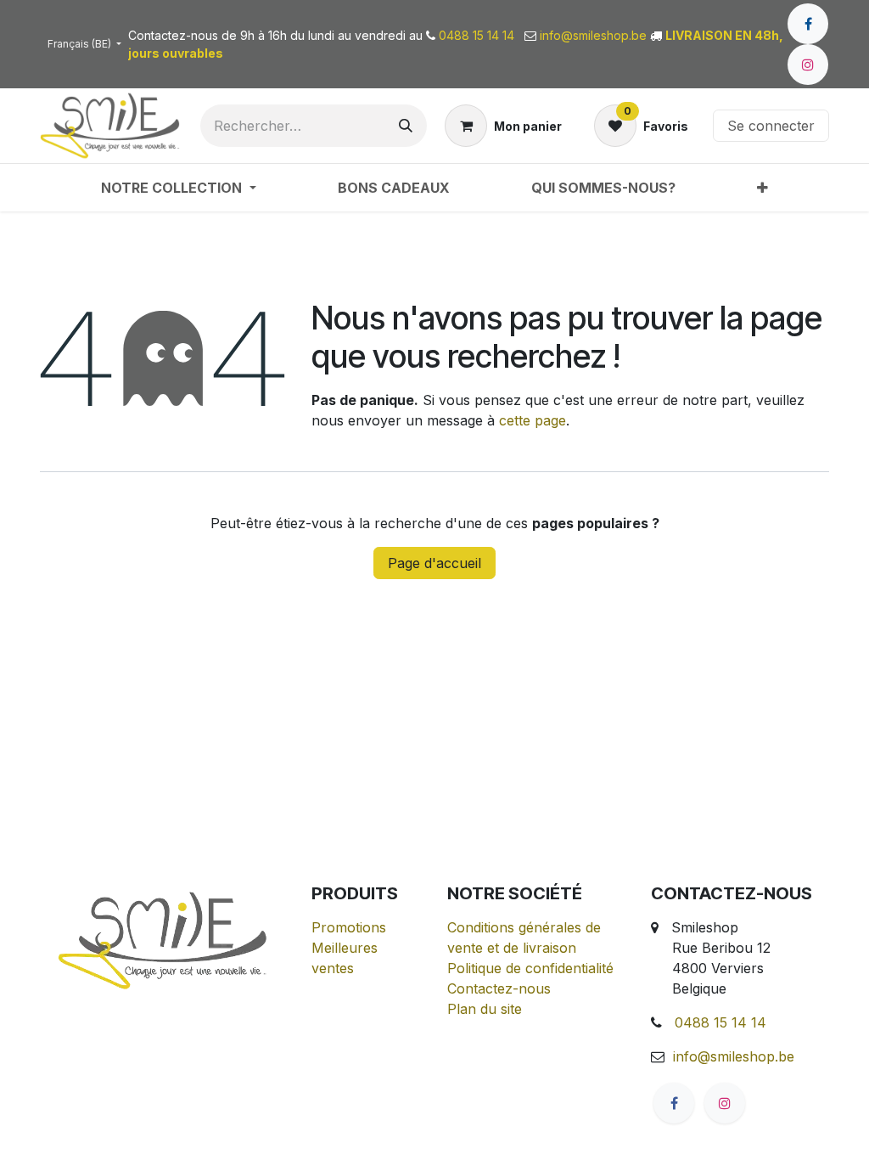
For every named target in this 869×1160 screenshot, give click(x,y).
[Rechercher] (405, 125)
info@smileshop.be (733, 1056)
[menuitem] (178, 188)
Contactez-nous (499, 988)
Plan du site (484, 1008)
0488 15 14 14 (720, 1022)
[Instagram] (808, 64)
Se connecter (771, 125)
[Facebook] (808, 23)
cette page (532, 420)
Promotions (348, 927)
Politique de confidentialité (530, 968)
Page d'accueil (434, 563)
